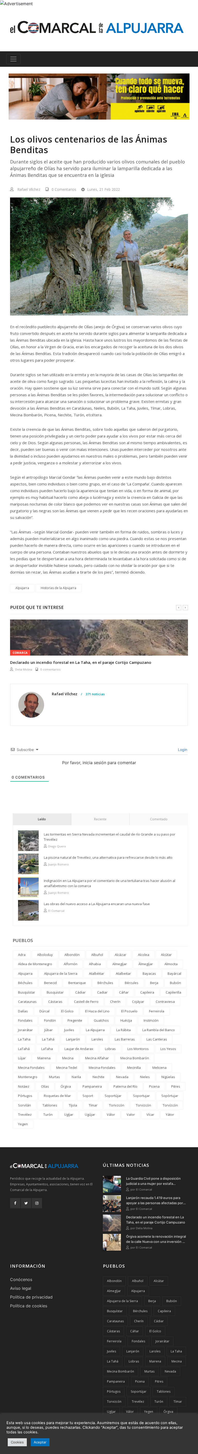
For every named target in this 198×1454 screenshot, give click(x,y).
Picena (154, 1086)
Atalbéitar (96, 973)
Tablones (50, 1105)
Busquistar (55, 992)
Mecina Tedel (66, 1067)
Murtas (54, 1077)
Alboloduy (45, 954)
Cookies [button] (17, 1442)
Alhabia (95, 964)
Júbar (48, 1030)
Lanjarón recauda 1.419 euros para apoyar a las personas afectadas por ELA (154, 1200)
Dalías (23, 1011)
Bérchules (105, 982)
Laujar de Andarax (78, 1048)
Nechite (98, 1077)
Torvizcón (143, 1105)
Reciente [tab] (100, 819)
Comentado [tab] (159, 819)
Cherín (115, 1001)
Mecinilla (134, 1067)
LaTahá (24, 1048)
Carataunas (27, 1001)
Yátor (170, 1114)
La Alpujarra (95, 1030)
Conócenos (21, 1279)
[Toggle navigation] (13, 59)
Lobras (110, 1048)
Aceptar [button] (40, 1442)
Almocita (171, 964)
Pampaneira (92, 1086)
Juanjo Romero (58, 864)
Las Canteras (156, 1039)
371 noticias (95, 694)
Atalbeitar (123, 973)
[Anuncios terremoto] (99, 96)
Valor (131, 1114)
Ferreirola (156, 1011)
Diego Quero (57, 846)
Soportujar (141, 1095)
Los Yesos (168, 1048)
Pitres (175, 1086)
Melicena (159, 1067)
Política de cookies (28, 1305)
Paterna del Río (125, 1086)
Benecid (50, 982)
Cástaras (55, 1001)
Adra (22, 954)
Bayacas (149, 973)
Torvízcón (170, 1105)
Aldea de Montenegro (35, 964)
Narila (76, 1077)
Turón (48, 1114)
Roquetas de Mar (57, 1095)
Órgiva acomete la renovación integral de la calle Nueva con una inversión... (81, 662)
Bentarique (77, 982)
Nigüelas (168, 1077)
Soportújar (113, 1095)
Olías (45, 1086)
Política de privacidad (31, 1297)
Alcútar (166, 954)
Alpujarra (22, 588)
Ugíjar (68, 1114)
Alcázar (120, 954)
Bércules (131, 982)
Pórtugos (25, 1095)
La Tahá (48, 1039)
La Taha (24, 1039)
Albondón (72, 954)
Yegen (23, 1124)
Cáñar (124, 992)
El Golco (67, 1011)
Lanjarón (73, 1039)
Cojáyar (138, 1001)
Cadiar (102, 992)
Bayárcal (174, 973)
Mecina (67, 1058)
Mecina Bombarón (134, 1058)
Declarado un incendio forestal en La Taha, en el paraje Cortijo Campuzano (155, 1219)
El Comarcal (23, 669)
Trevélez (25, 1114)
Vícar (150, 1114)
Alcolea (143, 954)
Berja (154, 982)
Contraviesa (165, 1001)
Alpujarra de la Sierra (60, 973)
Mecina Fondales (31, 1067)
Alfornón (70, 964)
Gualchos (101, 1020)
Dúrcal (44, 1011)
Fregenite (75, 1020)
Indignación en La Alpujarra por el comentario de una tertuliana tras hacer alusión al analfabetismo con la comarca (109, 883)
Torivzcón (116, 1105)
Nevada (122, 1077)
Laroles (97, 1039)
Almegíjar (119, 964)
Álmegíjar (145, 964)
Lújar (22, 1058)
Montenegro (27, 1077)
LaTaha (47, 1048)
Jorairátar (25, 1030)
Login (182, 749)
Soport (87, 1095)
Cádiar (80, 992)
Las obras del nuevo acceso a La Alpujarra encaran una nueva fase (97, 904)
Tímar (93, 1105)
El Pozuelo (129, 1011)
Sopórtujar (169, 1095)
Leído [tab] (42, 819)
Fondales (25, 1020)
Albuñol (97, 954)
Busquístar (26, 992)
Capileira (147, 992)
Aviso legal (20, 1288)
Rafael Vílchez (28, 189)
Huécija (126, 1020)
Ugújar (90, 1114)
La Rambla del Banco (158, 1030)
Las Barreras (125, 1039)
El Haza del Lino (97, 1011)
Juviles (69, 1030)
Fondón (50, 1020)
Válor (111, 1114)
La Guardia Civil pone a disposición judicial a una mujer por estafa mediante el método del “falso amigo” (155, 1181)
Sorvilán (24, 1105)
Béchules (25, 982)
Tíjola (73, 1105)
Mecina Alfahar (97, 1058)
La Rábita (123, 1030)
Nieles (145, 1077)
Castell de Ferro (86, 1001)
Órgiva (66, 1086)
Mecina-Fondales (102, 1067)
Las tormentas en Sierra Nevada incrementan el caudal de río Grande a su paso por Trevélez (109, 837)
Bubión (175, 982)
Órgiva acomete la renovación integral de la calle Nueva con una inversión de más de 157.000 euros (156, 1239)
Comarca (20, 653)
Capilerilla (173, 992)
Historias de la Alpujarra (58, 588)
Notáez (23, 1086)
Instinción (151, 1020)
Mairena (44, 1058)
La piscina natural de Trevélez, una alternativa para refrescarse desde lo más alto (108, 857)
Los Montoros (138, 1048)
